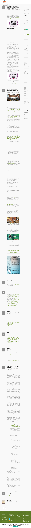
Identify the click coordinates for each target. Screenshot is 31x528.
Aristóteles (15, 380)
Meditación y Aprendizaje (13, 359)
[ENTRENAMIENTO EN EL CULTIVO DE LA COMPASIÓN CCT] (3, 90)
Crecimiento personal (25, 64)
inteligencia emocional (25, 80)
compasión (25, 62)
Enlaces (8, 332)
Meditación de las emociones (11, 321)
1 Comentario (12, 312)
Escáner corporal (10, 324)
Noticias (9, 291)
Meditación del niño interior (11, 316)
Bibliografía (9, 280)
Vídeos (8, 348)
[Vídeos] (3, 349)
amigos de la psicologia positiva (26, 43)
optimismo (25, 87)
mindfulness (25, 86)
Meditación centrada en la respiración (12, 325)
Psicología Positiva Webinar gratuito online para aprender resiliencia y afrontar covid (26, 113)
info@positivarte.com (14, 252)
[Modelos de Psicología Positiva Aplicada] (3, 367)
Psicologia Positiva (18, 9)
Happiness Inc (15, 298)
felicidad (25, 71)
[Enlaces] (3, 334)
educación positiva (26, 66)
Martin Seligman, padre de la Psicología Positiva (26, 119)
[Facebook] (2, 9)
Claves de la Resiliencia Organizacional (14, 360)
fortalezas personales (25, 78)
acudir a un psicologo (25, 41)
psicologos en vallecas (25, 95)
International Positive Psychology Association (13, 336)
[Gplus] (4, 9)
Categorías (17, 515)
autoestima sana (26, 51)
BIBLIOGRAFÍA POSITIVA (16, 284)
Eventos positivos (26, 70)
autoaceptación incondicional (25, 49)
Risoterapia (25, 103)
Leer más (8, 495)
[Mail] (10, 9)
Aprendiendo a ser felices (13, 355)
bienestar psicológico (25, 59)
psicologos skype (26, 96)
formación (25, 74)
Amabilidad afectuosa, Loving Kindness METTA (13, 322)
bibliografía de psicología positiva (26, 55)
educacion (25, 65)
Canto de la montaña (10, 317)
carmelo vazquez (26, 61)
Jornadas (16, 83)
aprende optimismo (26, 47)
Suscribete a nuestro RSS (26, 110)
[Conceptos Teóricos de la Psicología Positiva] (3, 493)
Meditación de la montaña (11, 323)
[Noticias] (3, 292)
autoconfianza (25, 50)
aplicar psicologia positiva (26, 45)
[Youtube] (5, 9)
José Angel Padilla (17, 501)
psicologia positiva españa (26, 91)
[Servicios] (3, 502)
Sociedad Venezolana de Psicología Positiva (13, 338)
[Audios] (3, 313)
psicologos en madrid (25, 93)
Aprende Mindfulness (13, 351)
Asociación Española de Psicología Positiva (13, 226)
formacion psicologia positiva (26, 73)
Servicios (9, 500)
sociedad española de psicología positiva (26, 106)
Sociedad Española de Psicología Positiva (13, 337)
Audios (8, 311)
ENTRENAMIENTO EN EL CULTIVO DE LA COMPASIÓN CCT (13, 90)
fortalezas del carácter (25, 76)
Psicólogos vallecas (26, 101)
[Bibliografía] (3, 282)
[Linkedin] (8, 9)
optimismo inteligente (25, 89)
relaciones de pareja (26, 102)
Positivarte (9, 189)
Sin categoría (13, 9)
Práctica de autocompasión (11, 326)
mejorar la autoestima (25, 84)
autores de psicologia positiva (26, 53)
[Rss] (9, 9)
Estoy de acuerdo (15, 526)
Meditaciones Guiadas (10, 315)
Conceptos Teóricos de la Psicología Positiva (12, 492)
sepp (27, 103)
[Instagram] (7, 9)
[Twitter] (3, 9)
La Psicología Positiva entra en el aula (14, 301)
